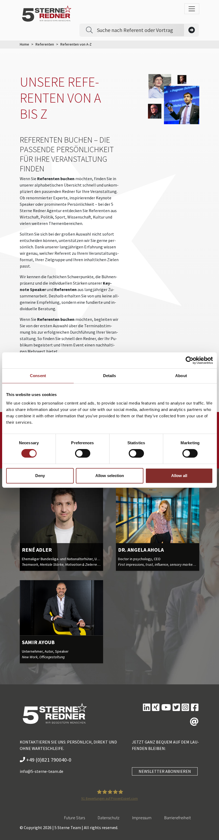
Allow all (179, 475)
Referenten (45, 44)
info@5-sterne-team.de (41, 771)
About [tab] (181, 375)
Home (24, 44)
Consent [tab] (38, 375)
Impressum (141, 817)
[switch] (82, 453)
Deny (40, 475)
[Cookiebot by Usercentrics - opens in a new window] (189, 360)
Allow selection (109, 475)
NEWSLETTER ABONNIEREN (165, 771)
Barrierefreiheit (177, 817)
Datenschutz (108, 817)
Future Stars (74, 817)
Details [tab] (109, 375)
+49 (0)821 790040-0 (48, 759)
